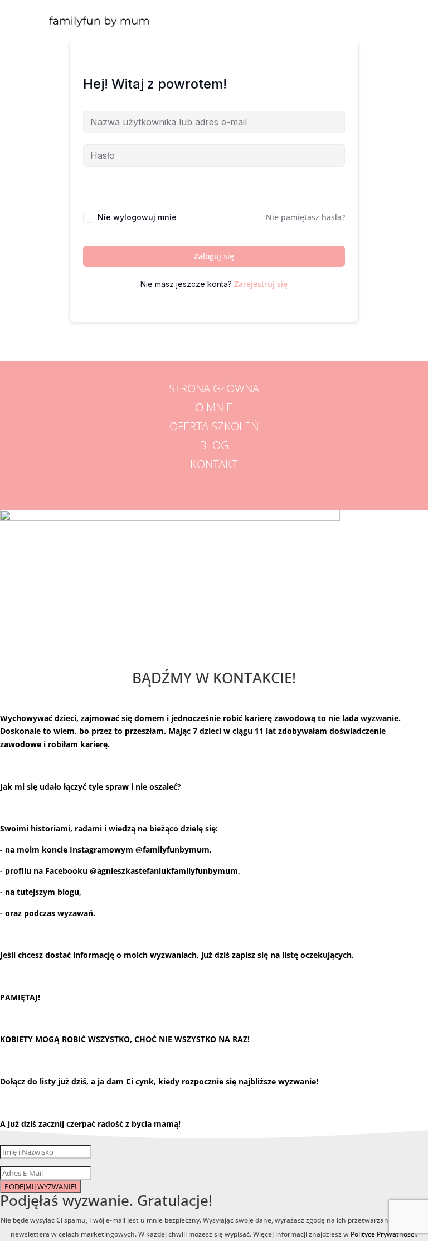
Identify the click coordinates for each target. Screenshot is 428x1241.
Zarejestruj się (261, 284)
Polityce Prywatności (383, 1234)
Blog (214, 444)
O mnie (213, 407)
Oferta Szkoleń (214, 426)
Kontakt (213, 463)
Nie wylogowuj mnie (137, 217)
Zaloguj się (214, 256)
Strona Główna (214, 388)
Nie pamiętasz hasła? (305, 217)
